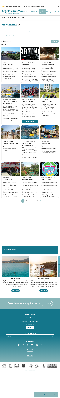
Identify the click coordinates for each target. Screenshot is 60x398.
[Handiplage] (10, 366)
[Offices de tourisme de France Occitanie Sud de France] (34, 366)
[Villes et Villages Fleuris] (52, 366)
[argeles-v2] (12, 12)
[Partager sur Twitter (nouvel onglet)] (6, 35)
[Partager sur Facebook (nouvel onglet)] (3, 35)
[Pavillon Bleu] (16, 366)
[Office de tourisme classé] (23, 366)
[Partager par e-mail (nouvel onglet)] (13, 35)
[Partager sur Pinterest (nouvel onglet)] (10, 35)
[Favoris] (58, 12)
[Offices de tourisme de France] (43, 366)
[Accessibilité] (47, 11)
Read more (46, 303)
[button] (55, 11)
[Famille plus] (4, 366)
